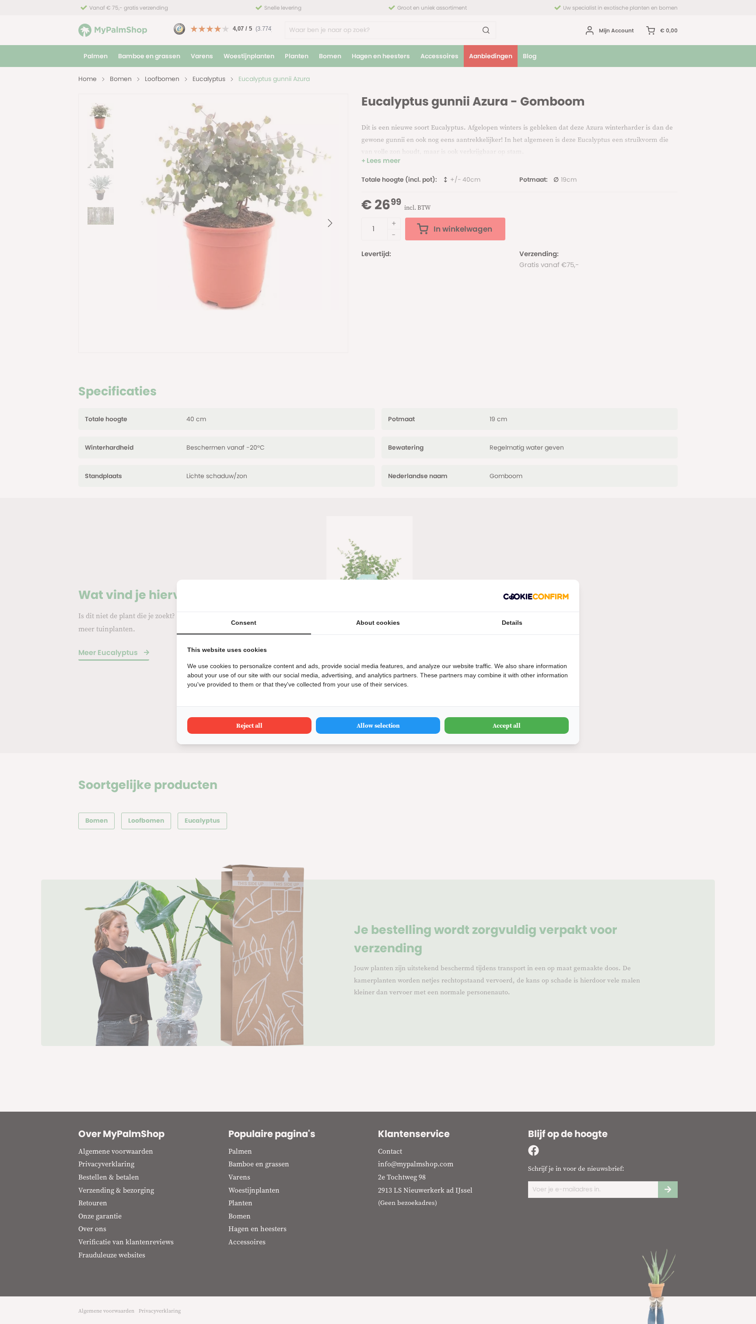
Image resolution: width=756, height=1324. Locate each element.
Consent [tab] (243, 622)
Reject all (249, 725)
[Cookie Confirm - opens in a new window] (536, 595)
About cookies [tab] (378, 622)
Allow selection (378, 725)
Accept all (507, 725)
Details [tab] (512, 622)
